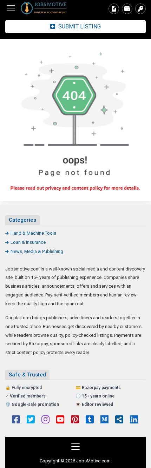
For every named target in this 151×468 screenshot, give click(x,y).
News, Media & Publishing (37, 251)
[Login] (140, 9)
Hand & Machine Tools (33, 233)
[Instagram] (45, 420)
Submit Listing (79, 26)
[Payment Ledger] (127, 9)
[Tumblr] (90, 420)
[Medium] (104, 420)
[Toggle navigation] (11, 8)
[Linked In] (134, 420)
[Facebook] (16, 420)
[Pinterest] (75, 420)
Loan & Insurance (28, 242)
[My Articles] (114, 9)
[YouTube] (60, 420)
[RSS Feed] (119, 420)
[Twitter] (31, 420)
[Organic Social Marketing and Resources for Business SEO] (43, 8)
